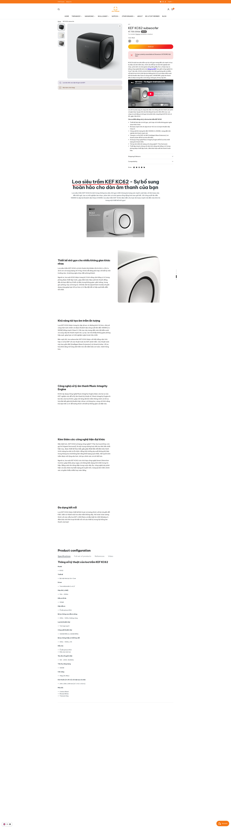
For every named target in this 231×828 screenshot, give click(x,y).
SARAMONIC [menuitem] (89, 16)
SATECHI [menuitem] (115, 16)
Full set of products (82, 556)
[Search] (59, 9)
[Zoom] (119, 26)
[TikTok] (165, 2)
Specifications (64, 556)
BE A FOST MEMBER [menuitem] (152, 16)
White (133, 41)
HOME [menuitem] (67, 16)
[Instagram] (163, 2)
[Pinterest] (139, 167)
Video (110, 556)
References (99, 556)
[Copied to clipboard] (144, 167)
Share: (130, 167)
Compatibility (132, 161)
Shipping (137, 34)
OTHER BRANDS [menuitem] (127, 16)
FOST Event (61, 1)
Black (129, 41)
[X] (137, 167)
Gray (137, 41)
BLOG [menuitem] (164, 16)
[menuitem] (61, 2)
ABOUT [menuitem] (140, 16)
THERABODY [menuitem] (76, 16)
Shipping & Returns (134, 156)
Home (59, 21)
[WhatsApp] (142, 167)
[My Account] (168, 9)
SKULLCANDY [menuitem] (103, 16)
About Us (68, 1)
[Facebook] (161, 2)
